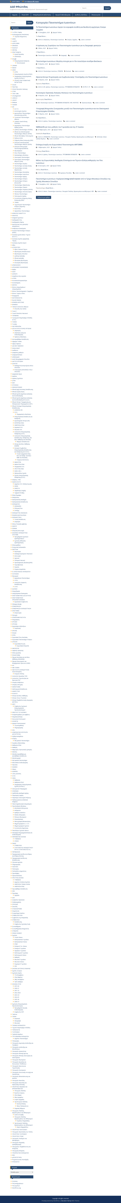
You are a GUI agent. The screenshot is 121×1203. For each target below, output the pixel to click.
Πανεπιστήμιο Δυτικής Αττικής (23, 166)
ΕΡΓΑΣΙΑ (14, 624)
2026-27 (16, 1001)
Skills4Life (99, 137)
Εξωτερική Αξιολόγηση (21, 260)
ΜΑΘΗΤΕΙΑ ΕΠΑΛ (19, 464)
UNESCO (14, 98)
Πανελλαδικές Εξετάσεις (19, 806)
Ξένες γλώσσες (16, 773)
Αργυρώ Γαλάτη (57, 32)
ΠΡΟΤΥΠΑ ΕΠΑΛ (19, 469)
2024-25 (40, 39)
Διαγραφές (64, 55)
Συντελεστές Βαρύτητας (21, 828)
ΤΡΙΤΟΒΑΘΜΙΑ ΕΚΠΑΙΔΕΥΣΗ (72, 87)
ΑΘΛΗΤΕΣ (15, 215)
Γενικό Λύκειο (18, 937)
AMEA (14, 39)
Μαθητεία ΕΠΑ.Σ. (19, 782)
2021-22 (16, 990)
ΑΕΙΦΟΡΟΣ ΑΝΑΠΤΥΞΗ (19, 213)
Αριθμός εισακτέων (19, 812)
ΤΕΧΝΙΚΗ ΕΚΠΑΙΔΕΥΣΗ (18, 1025)
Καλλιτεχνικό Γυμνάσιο (21, 953)
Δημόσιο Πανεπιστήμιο (21, 1038)
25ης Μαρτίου (18, 977)
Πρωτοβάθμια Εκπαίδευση (19, 889)
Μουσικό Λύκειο (19, 962)
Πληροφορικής (18, 727)
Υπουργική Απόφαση (18, 1151)
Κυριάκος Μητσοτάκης (18, 743)
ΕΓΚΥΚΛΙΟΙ (15, 385)
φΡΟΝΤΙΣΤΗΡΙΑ (17, 1157)
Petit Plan (15, 87)
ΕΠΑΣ (16, 944)
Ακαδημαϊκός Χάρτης (18, 222)
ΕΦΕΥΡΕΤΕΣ (15, 648)
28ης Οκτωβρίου (19, 979)
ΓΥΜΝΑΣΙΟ (17, 839)
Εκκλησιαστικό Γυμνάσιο (21, 939)
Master (45, 191)
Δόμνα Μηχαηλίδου (22, 1127)
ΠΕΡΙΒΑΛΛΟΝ (16, 852)
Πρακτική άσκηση (87, 103)
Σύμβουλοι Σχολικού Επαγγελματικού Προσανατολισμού (20, 708)
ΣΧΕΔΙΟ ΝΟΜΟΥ (17, 933)
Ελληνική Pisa (18, 508)
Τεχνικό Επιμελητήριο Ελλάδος (21, 1027)
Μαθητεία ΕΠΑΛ (16, 745)
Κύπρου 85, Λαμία (33, 1)
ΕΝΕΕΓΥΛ (17, 488)
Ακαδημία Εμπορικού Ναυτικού (23, 554)
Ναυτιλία (14, 765)
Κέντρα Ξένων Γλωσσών (19, 698)
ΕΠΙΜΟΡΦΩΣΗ (16, 606)
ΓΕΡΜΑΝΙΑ (15, 315)
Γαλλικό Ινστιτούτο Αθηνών (20, 307)
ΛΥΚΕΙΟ (16, 841)
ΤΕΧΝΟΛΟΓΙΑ (16, 1030)
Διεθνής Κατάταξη (19, 256)
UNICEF (14, 100)
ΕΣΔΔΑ (14, 633)
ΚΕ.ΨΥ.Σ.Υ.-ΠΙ (86, 87)
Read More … (42, 36)
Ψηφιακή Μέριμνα (19, 1108)
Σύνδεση (14, 1181)
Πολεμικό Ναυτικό (19, 560)
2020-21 (16, 988)
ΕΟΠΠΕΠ (14, 589)
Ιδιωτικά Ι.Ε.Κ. (18, 429)
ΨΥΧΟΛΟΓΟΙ (15, 1162)
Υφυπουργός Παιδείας (20, 1102)
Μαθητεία (17, 780)
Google (14, 59)
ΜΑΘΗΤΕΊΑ (17, 462)
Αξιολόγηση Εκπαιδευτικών (22, 251)
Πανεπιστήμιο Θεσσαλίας (21, 172)
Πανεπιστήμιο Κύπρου (20, 179)
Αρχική (14, 15)
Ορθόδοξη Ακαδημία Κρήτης (20, 793)
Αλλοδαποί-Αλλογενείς (21, 808)
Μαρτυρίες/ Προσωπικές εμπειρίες (22, 749)
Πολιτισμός (15, 869)
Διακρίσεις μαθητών (18, 352)
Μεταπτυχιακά (16, 758)
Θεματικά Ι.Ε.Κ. (18, 427)
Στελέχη (16, 510)
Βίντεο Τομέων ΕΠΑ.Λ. (18, 293)
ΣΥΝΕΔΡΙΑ (60, 71)
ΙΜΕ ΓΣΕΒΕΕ (15, 667)
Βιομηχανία (15, 295)
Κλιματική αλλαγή (17, 717)
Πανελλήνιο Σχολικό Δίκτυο (20, 830)
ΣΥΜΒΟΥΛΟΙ (18, 845)
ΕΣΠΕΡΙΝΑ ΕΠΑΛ (19, 423)
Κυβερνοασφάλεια (17, 736)
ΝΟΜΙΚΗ (14, 767)
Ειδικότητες (17, 56)
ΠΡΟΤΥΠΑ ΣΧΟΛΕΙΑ (17, 878)
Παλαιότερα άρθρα (43, 197)
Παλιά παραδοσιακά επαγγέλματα (22, 804)
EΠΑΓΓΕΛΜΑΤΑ (16, 52)
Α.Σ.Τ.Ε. (16, 109)
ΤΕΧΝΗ (14, 1016)
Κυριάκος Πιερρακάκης (23, 1121)
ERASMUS (15, 45)
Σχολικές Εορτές (17, 973)
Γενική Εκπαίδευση (19, 519)
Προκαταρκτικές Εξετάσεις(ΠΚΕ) (23, 562)
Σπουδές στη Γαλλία (20, 309)
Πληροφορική (16, 864)
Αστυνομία (17, 556)
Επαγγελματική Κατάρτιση (21, 61)
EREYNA (14, 50)
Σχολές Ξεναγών (17, 971)
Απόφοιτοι (17, 810)
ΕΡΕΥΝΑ (14, 631)
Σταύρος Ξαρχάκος (72, 39)
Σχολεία (14, 935)
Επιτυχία (14, 615)
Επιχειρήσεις (15, 619)
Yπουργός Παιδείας (20, 1091)
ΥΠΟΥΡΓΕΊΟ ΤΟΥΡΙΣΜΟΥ (19, 1134)
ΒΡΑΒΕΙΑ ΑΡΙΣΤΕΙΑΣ (18, 302)
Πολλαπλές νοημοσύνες (19, 871)
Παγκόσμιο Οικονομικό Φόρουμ (21, 797)
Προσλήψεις (15, 873)
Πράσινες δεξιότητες (20, 337)
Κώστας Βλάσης (21, 1104)
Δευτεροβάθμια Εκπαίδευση (20, 339)
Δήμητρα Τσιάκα (17, 341)
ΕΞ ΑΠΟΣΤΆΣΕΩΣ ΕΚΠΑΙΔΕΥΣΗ (21, 571)
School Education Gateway (20, 89)
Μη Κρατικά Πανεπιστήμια (19, 760)
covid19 (14, 41)
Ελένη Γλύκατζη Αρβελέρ (19, 524)
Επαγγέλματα (16, 591)
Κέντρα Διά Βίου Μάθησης (20, 696)
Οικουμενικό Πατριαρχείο (19, 789)
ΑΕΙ (44, 87)
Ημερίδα (16, 895)
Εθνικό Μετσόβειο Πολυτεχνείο (23, 136)
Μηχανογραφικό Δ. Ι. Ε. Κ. (21, 823)
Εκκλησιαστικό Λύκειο (20, 942)
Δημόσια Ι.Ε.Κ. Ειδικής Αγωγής (23, 484)
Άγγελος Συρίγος (19, 1093)
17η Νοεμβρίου (18, 975)
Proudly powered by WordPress (51, 1201)
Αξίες (13, 245)
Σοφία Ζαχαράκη (19, 1099)
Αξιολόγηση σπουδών (20, 254)
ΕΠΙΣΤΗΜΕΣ (15, 611)
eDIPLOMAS (15, 43)
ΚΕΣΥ (13, 704)
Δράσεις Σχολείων (17, 378)
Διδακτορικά (15, 357)
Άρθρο (14, 269)
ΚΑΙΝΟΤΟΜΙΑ (16, 687)
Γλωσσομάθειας (19, 725)
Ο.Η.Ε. (16, 586)
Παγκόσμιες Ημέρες (17, 795)
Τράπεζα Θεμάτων (17, 1034)
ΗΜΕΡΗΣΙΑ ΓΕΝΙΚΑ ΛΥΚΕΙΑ (22, 884)
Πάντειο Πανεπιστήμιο (20, 194)
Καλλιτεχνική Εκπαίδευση (19, 689)
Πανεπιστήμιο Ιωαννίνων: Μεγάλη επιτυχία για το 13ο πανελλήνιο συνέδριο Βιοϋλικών (69, 61)
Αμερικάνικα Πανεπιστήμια (22, 578)
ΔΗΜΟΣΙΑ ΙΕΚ (18, 410)
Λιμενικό (16, 558)
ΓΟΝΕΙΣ (14, 322)
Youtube (14, 104)
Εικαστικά (17, 1018)
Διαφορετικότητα (17, 355)
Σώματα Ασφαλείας (19, 569)
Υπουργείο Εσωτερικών (19, 1070)
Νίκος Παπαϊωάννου (22, 1106)
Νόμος (14, 769)
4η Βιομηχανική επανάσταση (20, 34)
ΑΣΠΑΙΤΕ (14, 274)
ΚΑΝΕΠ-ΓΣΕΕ (16, 691)
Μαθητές (14, 747)
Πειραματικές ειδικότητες (24, 414)
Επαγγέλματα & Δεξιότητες (42, 15)
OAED (14, 70)
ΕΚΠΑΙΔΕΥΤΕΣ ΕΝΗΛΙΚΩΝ (19, 513)
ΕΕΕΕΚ (16, 486)
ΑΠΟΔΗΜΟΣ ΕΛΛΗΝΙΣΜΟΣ (20, 267)
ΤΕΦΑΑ (16, 202)
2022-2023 (17, 993)
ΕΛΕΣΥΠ (14, 526)
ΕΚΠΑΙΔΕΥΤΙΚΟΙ (16, 517)
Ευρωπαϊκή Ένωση (19, 644)
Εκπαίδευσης (18, 922)
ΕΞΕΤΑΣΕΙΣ (15, 574)
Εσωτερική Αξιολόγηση (21, 262)
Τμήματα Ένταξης (19, 493)
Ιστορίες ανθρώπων (18, 682)
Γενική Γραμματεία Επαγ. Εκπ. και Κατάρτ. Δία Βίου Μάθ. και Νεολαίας (24, 455)
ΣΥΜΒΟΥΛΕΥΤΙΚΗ (17, 915)
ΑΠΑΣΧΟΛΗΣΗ (16, 265)
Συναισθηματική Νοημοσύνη (20, 929)
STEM (14, 91)
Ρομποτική (17, 628)
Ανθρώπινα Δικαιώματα (19, 228)
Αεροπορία (17, 551)
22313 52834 (16, 1)
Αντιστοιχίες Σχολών (20, 111)
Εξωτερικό (15, 576)
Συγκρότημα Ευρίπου (18, 913)
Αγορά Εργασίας (19, 54)
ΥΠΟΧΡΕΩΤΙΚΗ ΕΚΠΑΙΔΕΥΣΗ (20, 1153)
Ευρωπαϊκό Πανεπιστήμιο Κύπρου (22, 639)
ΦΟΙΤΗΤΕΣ (55, 55)
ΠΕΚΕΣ (14, 843)
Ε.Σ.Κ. (16, 412)
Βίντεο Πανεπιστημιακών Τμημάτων (22, 291)
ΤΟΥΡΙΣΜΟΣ (16, 1032)
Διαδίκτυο (15, 350)
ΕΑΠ (13, 383)
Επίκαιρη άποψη (16, 604)
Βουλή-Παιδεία (16, 300)
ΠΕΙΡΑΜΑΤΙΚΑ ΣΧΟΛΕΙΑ (19, 837)
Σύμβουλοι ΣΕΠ (19, 1012)
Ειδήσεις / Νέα (16, 480)
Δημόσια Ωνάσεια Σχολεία (22, 882)
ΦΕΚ (71, 103)
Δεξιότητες (17, 330)
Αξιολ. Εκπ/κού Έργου (20, 249)
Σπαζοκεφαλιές (16, 902)
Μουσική (17, 1023)
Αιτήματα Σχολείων (17, 218)
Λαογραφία (17, 1021)
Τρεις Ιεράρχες (18, 981)
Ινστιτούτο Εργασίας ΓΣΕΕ (19, 676)
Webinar (14, 102)
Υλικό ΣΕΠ (25, 15)
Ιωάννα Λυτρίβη (19, 1115)
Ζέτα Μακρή (17, 1095)
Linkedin (14, 65)
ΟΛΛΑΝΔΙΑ (15, 791)
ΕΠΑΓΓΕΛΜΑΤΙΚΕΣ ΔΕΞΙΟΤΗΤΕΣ (21, 595)
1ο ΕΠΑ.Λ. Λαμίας (17, 32)
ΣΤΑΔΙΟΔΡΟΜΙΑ (17, 909)
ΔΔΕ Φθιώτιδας (19, 6)
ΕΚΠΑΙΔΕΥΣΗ (46, 137)
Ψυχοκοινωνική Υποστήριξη (20, 1159)
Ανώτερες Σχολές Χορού (19, 243)
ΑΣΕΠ (13, 271)
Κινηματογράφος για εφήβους (21, 714)
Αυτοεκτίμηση (16, 283)
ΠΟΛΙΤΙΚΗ (15, 867)
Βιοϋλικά (68, 71)
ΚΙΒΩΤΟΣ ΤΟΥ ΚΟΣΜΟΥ (19, 712)
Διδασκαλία (17, 506)
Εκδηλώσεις (46, 39)
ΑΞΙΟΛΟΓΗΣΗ (16, 247)
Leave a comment (86, 39)
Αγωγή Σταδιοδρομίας (62, 15)
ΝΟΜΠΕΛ (15, 771)
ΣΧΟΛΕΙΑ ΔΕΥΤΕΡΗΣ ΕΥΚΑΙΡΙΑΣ (21, 968)
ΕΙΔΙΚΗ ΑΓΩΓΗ (16, 482)
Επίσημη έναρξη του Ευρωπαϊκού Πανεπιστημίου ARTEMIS (59, 144)
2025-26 (16, 999)
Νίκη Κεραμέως (18, 1097)
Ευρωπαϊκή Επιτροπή (23, 646)
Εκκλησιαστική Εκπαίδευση (20, 502)
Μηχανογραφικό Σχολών (21, 826)
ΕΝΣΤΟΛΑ (15, 549)
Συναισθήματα (16, 926)
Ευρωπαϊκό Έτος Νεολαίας (19, 637)
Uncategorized (16, 96)
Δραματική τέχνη (17, 374)
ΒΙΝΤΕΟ (14, 285)
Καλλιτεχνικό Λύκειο (20, 955)
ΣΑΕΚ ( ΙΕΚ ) (17, 471)
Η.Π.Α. (16, 580)
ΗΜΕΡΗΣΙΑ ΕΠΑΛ (19, 425)
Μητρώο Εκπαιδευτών (23, 441)
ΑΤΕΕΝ (14, 278)
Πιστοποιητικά (21, 63)
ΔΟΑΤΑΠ (14, 363)
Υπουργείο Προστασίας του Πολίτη (22, 1132)
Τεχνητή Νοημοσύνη (20, 36)
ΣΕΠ (13, 898)
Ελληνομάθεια (16, 545)
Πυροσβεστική (18, 565)
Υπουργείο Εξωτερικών (19, 1060)
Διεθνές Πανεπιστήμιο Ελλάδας (23, 129)
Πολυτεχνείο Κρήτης (20, 196)
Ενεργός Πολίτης (19, 674)
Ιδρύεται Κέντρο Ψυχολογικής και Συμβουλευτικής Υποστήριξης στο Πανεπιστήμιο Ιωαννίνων (72, 77)
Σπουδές (14, 906)
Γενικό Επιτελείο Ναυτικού (20, 313)
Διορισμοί (17, 521)
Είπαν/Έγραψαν (16, 495)
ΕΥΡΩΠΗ (14, 642)
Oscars (14, 85)
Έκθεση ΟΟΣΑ (18, 138)
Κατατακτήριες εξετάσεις (21, 155)
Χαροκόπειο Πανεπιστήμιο (22, 211)
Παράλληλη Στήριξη (20, 490)
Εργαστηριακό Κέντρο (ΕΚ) (22, 421)
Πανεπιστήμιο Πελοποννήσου (23, 192)
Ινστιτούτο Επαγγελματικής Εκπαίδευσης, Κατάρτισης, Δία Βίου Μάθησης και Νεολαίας (23, 437)
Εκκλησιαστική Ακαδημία (19, 499)
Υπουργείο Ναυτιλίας (18, 1080)
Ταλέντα (14, 1014)
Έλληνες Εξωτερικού (20, 817)
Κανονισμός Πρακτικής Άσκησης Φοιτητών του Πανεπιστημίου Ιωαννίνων (64, 93)
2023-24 (16, 995)
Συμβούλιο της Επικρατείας (20, 917)
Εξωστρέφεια (18, 151)
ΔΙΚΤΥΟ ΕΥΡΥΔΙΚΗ (17, 361)
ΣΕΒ (13, 891)
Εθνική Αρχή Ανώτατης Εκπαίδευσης (22, 389)
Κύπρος (14, 738)
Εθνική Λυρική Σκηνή (18, 391)
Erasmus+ (15, 48)
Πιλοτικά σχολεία (17, 862)
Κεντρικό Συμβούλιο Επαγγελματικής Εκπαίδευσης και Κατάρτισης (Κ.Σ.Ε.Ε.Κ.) (22, 450)
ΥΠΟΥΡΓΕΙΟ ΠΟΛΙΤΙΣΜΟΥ (19, 1129)
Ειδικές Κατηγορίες (19, 815)
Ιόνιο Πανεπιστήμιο (20, 153)
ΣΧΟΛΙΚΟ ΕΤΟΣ (16, 984)
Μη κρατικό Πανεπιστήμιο (21, 740)
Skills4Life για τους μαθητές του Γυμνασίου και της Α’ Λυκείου (60, 127)
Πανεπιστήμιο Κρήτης (20, 176)
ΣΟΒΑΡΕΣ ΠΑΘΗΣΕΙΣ (18, 900)
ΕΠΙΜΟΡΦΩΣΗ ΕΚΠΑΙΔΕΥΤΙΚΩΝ (21, 608)
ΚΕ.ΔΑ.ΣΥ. (15, 693)
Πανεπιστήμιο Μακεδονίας (22, 185)
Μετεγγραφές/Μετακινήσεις (22, 821)
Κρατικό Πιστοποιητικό (18, 723)
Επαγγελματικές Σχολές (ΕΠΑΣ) (23, 74)
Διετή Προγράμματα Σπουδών (21, 359)
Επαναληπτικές (18, 819)
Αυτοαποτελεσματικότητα (19, 280)
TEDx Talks (15, 93)
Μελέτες (14, 752)
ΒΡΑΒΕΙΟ (15, 304)
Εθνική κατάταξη (19, 258)
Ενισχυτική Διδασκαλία (19, 547)
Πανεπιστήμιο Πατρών (20, 187)
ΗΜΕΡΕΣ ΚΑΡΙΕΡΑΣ (17, 650)
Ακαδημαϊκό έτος (17, 220)
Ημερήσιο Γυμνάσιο (20, 950)
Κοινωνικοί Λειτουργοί (18, 719)
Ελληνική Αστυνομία (18, 530)
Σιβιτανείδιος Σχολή (20, 473)
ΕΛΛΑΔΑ (14, 528)
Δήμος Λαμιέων (16, 343)
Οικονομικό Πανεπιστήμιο (21, 157)
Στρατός (16, 567)
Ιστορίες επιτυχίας (17, 684)
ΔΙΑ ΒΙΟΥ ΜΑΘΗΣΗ (17, 346)
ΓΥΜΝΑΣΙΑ (17, 880)
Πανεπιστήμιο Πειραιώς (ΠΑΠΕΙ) (23, 189)
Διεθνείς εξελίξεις (81, 15)
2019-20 (16, 986)
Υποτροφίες (15, 1041)
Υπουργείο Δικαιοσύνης (19, 1051)
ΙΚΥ (13, 665)
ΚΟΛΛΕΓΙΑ (15, 721)
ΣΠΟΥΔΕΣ (15, 904)
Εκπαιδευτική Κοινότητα (19, 515)
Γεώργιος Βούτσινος (23, 460)
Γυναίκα (14, 324)
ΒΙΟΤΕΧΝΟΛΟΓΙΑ (17, 298)
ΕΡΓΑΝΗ (14, 622)
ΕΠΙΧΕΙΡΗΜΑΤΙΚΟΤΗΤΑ (19, 617)
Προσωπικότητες (17, 875)
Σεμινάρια (15, 893)
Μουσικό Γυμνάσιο (20, 959)
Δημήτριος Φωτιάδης (66, 173)
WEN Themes (75, 1201)
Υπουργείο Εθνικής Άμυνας (20, 1053)
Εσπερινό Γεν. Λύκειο (20, 946)
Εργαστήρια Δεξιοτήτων (19, 626)
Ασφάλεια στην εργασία (19, 276)
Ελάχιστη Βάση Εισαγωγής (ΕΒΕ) (23, 140)
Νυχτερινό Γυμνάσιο (20, 964)
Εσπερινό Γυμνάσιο (20, 948)
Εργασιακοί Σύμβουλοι (21, 602)
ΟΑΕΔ (14, 778)
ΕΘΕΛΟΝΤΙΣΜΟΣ (17, 387)
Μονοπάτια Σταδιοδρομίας (20, 762)
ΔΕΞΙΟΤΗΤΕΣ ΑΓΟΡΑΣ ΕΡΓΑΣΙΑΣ (21, 328)
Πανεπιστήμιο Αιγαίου (20, 163)
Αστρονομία (17, 613)
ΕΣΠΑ (13, 635)
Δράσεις (48, 87)
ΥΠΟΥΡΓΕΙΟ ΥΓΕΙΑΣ (17, 1136)
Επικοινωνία (96, 15)
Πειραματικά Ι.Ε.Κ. (19, 466)
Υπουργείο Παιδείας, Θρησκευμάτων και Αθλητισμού (79, 137)
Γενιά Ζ (14, 311)
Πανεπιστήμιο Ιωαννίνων (57, 39)
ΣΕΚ (15, 966)
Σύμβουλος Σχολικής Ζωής (22, 924)
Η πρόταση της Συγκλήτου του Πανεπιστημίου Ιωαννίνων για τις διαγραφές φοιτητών (68, 45)
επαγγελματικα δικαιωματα (20, 593)
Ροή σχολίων (16, 1186)
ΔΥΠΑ (16, 72)
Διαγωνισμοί (16, 348)
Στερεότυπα (15, 911)
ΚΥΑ (13, 730)
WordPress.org (16, 1188)
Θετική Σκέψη (16, 655)
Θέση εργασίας (16, 653)
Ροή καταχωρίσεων (17, 1183)
